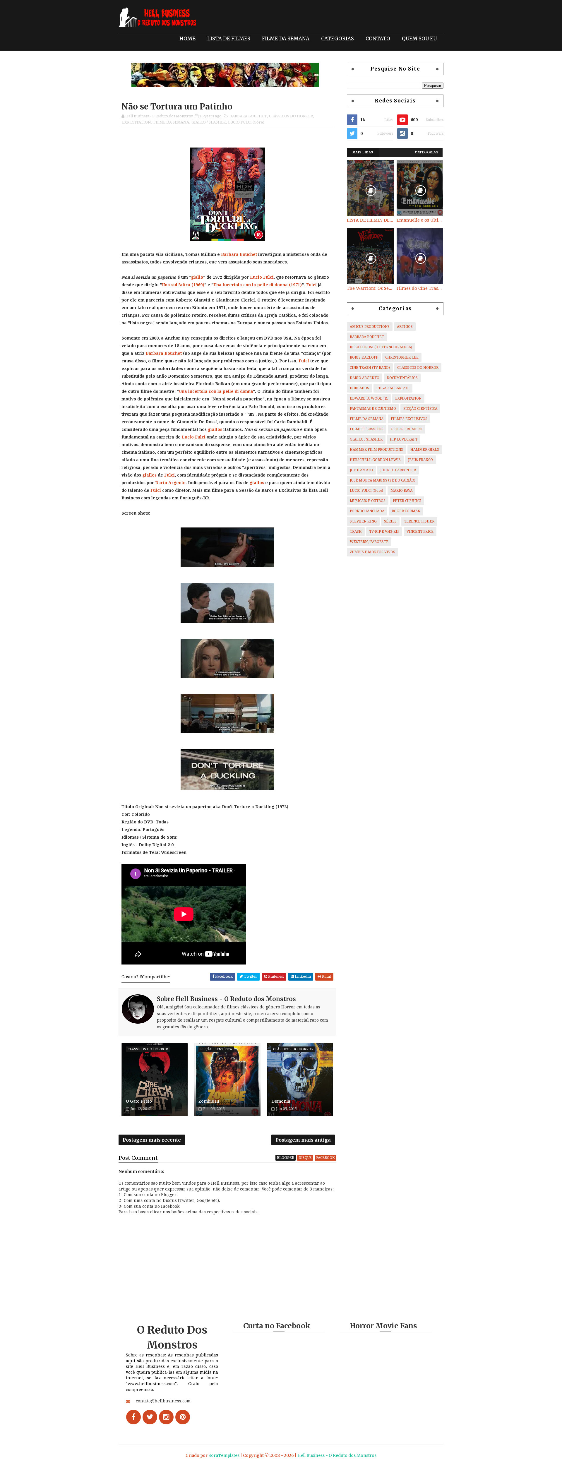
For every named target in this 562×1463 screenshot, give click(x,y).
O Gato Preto (139, 1101)
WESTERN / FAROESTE (369, 542)
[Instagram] (166, 1417)
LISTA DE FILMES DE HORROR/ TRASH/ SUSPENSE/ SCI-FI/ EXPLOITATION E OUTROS (370, 220)
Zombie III (208, 1101)
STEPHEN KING (363, 521)
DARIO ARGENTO (364, 378)
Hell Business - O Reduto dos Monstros (336, 1455)
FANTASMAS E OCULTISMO (373, 409)
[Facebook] (133, 1417)
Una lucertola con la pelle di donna (250, 284)
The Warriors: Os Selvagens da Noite (370, 288)
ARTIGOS (405, 327)
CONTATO (378, 38)
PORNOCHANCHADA (367, 511)
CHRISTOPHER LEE (402, 357)
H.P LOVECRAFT (403, 439)
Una (166, 284)
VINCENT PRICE (420, 532)
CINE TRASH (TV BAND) (370, 368)
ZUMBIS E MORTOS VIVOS (372, 552)
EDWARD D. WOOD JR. (369, 398)
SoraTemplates (223, 1455)
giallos (215, 429)
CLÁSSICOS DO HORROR (291, 116)
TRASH (356, 532)
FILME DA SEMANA (285, 38)
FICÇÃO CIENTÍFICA (420, 409)
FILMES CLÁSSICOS (366, 429)
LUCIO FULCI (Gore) (246, 122)
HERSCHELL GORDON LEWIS (375, 460)
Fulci (311, 284)
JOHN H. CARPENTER (398, 470)
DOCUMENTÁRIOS (402, 378)
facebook (325, 1158)
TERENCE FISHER (419, 521)
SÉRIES (390, 521)
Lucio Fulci (262, 277)
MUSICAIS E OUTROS (367, 501)
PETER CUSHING (407, 501)
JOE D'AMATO (361, 470)
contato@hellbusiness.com (163, 1401)
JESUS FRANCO (420, 460)
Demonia (280, 1101)
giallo (197, 277)
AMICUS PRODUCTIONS (370, 327)
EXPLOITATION (136, 122)
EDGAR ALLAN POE (392, 388)
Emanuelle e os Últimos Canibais (420, 220)
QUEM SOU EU (419, 38)
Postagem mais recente (152, 1140)
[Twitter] (150, 1417)
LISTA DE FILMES (228, 38)
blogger (285, 1158)
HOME (187, 38)
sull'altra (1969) (187, 284)
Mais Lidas (362, 152)
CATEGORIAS (337, 38)
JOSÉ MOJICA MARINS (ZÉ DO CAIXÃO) (382, 480)
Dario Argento (170, 482)
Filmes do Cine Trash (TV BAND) (420, 288)
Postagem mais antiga (303, 1140)
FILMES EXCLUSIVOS (409, 419)
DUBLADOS (359, 388)
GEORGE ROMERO (406, 429)
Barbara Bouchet (239, 254)
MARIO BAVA (401, 491)
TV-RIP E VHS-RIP (384, 532)
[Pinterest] (182, 1417)
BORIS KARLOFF (364, 357)
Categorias (426, 152)
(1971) (295, 284)
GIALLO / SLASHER (208, 122)
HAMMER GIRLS (424, 450)
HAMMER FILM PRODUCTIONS (376, 450)
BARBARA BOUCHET (248, 116)
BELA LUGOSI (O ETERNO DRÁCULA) (381, 347)
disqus (305, 1158)
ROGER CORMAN (406, 511)
